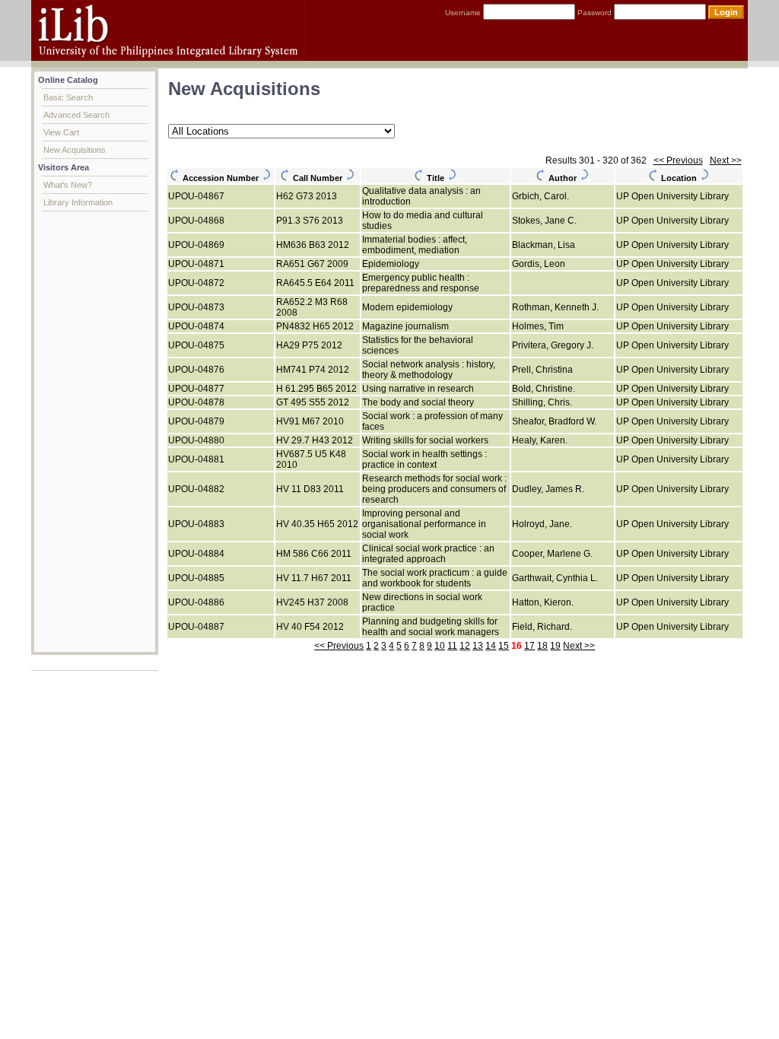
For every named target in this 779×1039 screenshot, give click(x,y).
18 (542, 645)
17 (529, 645)
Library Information (78, 202)
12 (464, 645)
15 (503, 645)
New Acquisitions (74, 149)
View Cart (61, 132)
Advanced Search (76, 114)
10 (439, 645)
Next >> (726, 160)
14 (490, 645)
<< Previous (678, 160)
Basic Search (68, 97)
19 (555, 645)
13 (477, 645)
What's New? (67, 184)
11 (452, 645)
